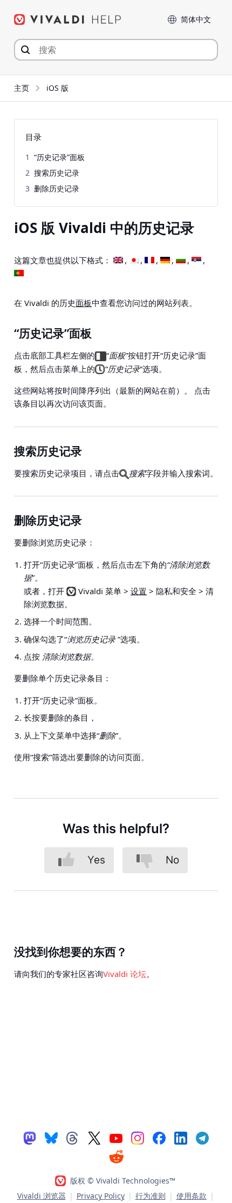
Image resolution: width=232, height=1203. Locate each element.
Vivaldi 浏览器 (41, 1196)
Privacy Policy (101, 1196)
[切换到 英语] (118, 260)
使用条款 (191, 1196)
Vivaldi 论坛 (124, 973)
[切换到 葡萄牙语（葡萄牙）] (19, 273)
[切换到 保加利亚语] (181, 260)
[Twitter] (94, 1138)
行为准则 (150, 1196)
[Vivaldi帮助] (68, 19)
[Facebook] (159, 1138)
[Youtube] (116, 1138)
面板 (84, 302)
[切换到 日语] (134, 260)
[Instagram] (137, 1138)
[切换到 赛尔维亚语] (196, 260)
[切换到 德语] (165, 260)
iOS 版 (57, 88)
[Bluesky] (51, 1138)
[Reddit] (116, 1156)
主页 (21, 88)
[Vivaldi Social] (29, 1138)
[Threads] (73, 1138)
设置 (139, 591)
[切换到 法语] (149, 260)
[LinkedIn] (180, 1138)
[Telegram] (202, 1138)
